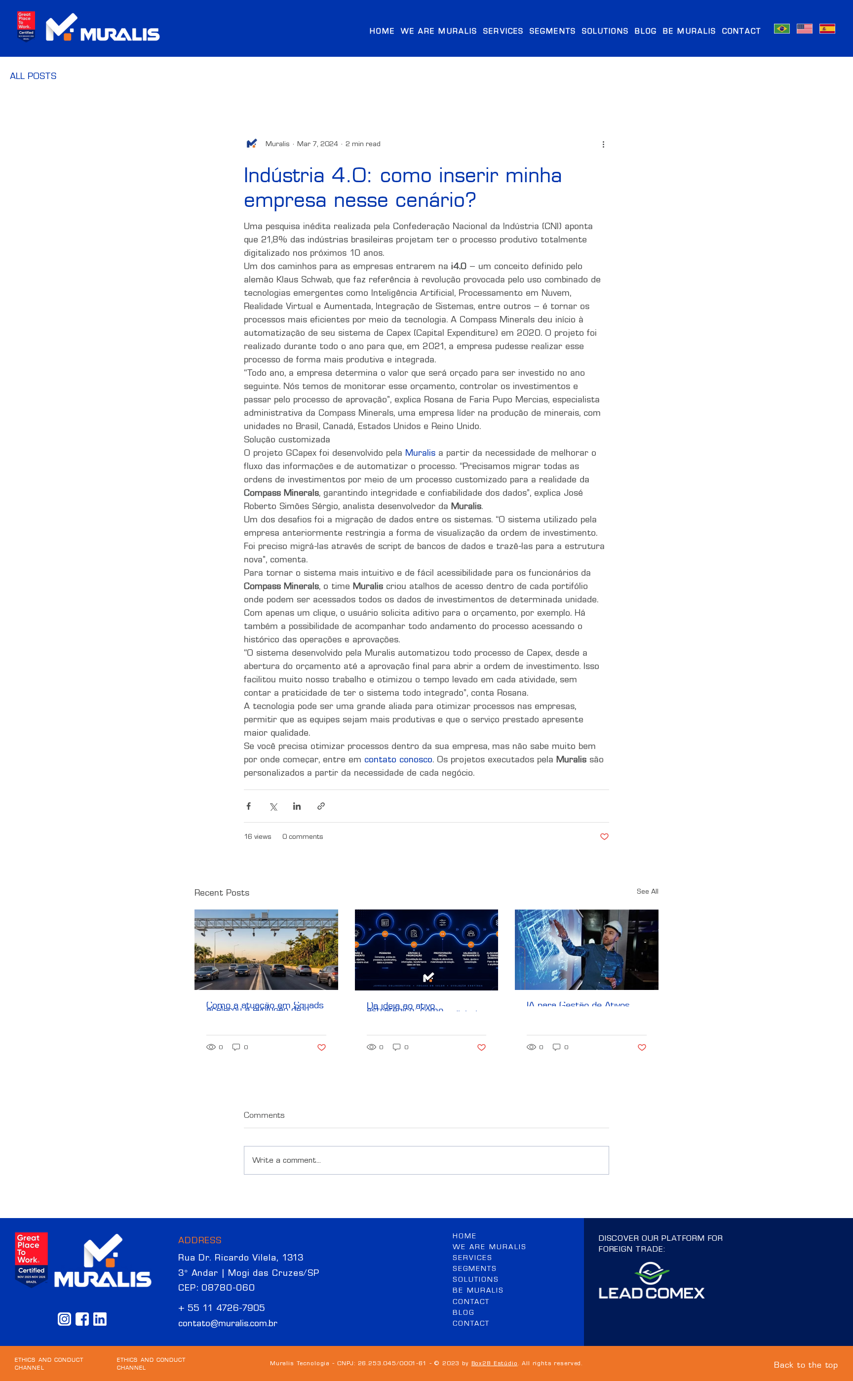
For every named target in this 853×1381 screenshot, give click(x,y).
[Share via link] (321, 806)
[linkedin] (100, 1319)
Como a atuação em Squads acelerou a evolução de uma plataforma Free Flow (265, 1006)
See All (648, 891)
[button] (553, 30)
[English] (804, 29)
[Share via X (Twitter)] (272, 806)
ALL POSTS (33, 76)
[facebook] (82, 1319)
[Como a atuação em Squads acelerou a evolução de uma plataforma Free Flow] (266, 949)
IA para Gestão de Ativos (578, 1004)
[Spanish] (827, 29)
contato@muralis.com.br (227, 1323)
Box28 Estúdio (494, 1363)
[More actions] (603, 144)
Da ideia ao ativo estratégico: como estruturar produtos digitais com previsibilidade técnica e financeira (426, 1006)
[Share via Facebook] (248, 806)
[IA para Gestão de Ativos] (587, 949)
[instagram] (64, 1319)
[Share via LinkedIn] (297, 806)
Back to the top (806, 1364)
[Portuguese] (782, 29)
